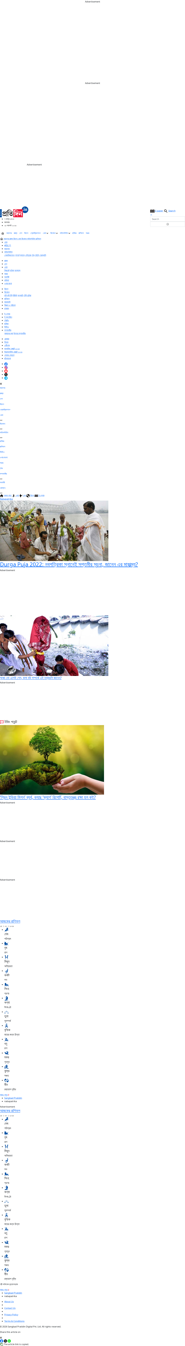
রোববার (6, 338)
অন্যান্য (17, 270)
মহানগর (9, 233)
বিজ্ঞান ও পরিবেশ (10, 305)
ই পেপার (7, 313)
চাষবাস (6, 308)
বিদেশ (26, 233)
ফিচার (6, 342)
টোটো (37, 255)
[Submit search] (167, 224)
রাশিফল (81, 233)
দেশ (20, 233)
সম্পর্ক (17, 255)
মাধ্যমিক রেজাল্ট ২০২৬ (12, 348)
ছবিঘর (74, 233)
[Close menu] (1, 383)
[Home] (14, 211)
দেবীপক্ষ (7, 345)
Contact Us (10, 1308)
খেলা (45, 233)
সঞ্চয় (87, 233)
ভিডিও (6, 326)
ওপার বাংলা (8, 283)
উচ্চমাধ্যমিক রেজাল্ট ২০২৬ (13, 351)
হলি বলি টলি (8, 295)
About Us (9, 1301)
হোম (5, 242)
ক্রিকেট (6, 270)
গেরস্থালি (42, 255)
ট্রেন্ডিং (6, 320)
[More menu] (183, 233)
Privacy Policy (11, 1314)
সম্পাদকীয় (7, 330)
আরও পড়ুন (4, 1094)
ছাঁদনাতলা (7, 358)
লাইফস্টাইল (64, 233)
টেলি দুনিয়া (27, 295)
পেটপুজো (28, 255)
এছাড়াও (3, 487)
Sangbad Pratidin (13, 1098)
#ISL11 (7, 245)
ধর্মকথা (6, 280)
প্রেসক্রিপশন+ (35, 233)
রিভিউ (15, 295)
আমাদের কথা (8, 333)
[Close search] (151, 214)
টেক (33, 255)
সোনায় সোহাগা (9, 355)
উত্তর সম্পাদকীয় (20, 333)
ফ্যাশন (22, 255)
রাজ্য (15, 233)
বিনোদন (53, 233)
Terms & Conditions (14, 1321)
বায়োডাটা (7, 301)
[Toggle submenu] (1, 420)
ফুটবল (12, 270)
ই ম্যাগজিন (8, 317)
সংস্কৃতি (20, 295)
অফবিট (6, 276)
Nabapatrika (6, 498)
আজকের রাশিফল (10, 921)
